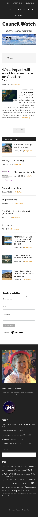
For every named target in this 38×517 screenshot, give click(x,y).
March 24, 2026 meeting (25, 172)
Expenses (25, 480)
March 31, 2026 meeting (13, 160)
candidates (12, 470)
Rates (27, 487)
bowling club (5, 470)
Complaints (25, 477)
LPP (31, 483)
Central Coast (20, 470)
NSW (6, 487)
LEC (21, 484)
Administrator (5, 466)
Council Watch (19, 24)
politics (22, 487)
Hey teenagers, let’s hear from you (12, 435)
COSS (29, 477)
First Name (6, 307)
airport (11, 467)
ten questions (18, 490)
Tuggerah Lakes (6, 493)
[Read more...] (25, 118)
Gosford (31, 480)
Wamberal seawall (25, 493)
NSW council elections (14, 487)
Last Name (6, 314)
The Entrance (29, 491)
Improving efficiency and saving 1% (12, 443)
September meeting (11, 188)
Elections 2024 (19, 480)
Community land (17, 477)
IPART (17, 483)
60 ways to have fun (8, 439)
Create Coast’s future (8, 431)
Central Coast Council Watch (23, 474)
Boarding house (32, 466)
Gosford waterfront (8, 484)
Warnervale (33, 493)
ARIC (18, 466)
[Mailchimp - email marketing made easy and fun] (13, 334)
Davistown (33, 477)
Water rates (15, 496)
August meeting (9, 200)
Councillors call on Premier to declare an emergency (24, 273)
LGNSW (25, 484)
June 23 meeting (9, 225)
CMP (11, 477)
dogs (3, 480)
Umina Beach (13, 493)
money (3, 487)
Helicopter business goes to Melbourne (23, 256)
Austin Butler (23, 467)
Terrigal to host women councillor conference (16, 424)
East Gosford (7, 480)
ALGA (15, 466)
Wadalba (19, 493)
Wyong (20, 496)
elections (13, 480)
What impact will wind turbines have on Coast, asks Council (17, 75)
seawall (31, 487)
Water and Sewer (7, 496)
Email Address (8, 299)
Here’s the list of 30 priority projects (23, 145)
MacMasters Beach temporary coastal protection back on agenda (23, 240)
